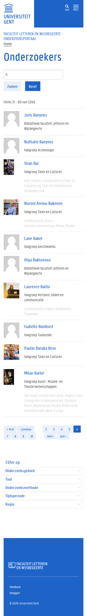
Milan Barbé (34, 373)
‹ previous (25, 429)
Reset (33, 86)
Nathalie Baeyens (38, 142)
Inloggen (15, 593)
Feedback (15, 587)
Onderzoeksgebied (20, 471)
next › (50, 436)
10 (31, 436)
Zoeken (12, 86)
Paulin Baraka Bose (40, 348)
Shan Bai (31, 163)
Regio (9, 504)
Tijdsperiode (15, 496)
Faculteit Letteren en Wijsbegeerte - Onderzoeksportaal (33, 36)
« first (10, 429)
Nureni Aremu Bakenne (43, 203)
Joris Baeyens (35, 115)
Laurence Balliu (37, 286)
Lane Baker (33, 238)
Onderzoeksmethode (21, 487)
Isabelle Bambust (38, 326)
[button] (76, 6)
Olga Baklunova (37, 260)
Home (8, 43)
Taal (8, 479)
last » (63, 436)
